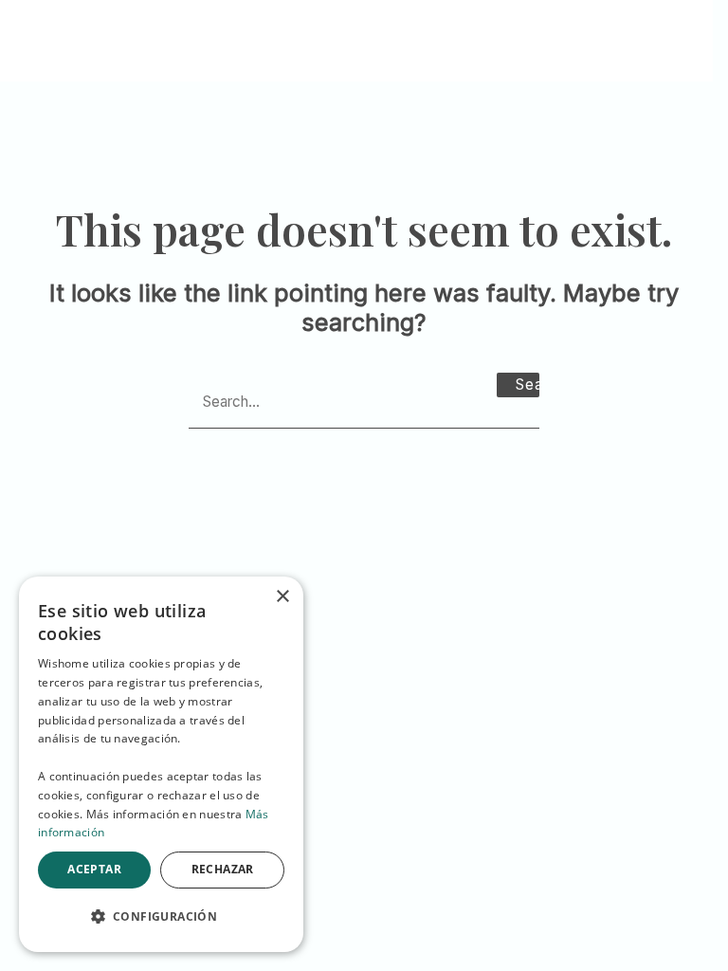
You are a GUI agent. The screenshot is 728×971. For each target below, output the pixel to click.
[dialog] (161, 764)
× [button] (282, 597)
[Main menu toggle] (675, 32)
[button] (161, 917)
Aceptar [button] (94, 869)
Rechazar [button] (222, 869)
